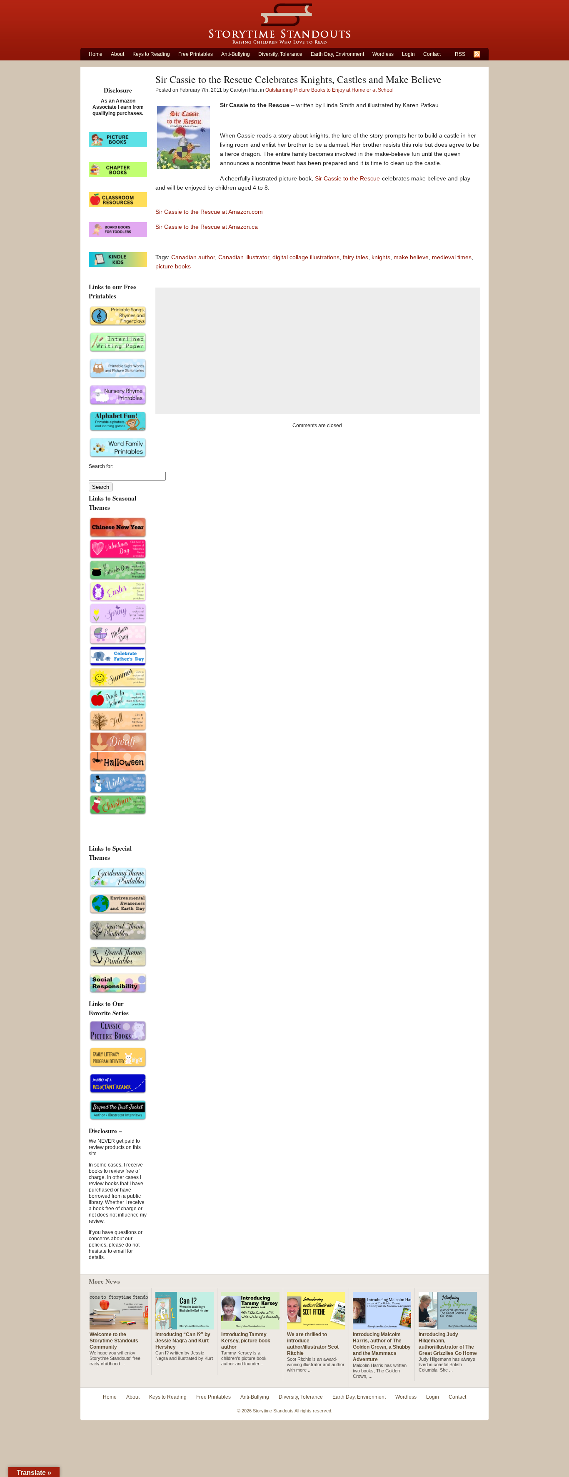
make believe (411, 257)
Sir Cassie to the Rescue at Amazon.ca (206, 226)
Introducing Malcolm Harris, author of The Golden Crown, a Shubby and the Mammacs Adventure (382, 1347)
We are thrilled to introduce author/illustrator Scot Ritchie (313, 1344)
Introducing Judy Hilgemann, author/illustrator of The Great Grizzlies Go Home (448, 1344)
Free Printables (195, 54)
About (117, 54)
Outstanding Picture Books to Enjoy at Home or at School (329, 90)
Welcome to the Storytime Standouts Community (114, 1341)
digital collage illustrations (305, 257)
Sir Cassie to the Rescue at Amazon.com (209, 211)
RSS (460, 54)
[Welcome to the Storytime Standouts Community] (119, 1326)
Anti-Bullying (235, 54)
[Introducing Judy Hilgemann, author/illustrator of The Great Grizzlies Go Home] (448, 1326)
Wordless (383, 54)
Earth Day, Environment (337, 54)
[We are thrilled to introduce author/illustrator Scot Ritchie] (316, 1326)
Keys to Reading (151, 54)
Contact (432, 54)
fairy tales (355, 257)
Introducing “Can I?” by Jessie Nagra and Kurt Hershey (182, 1341)
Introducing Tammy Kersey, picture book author (245, 1341)
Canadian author (193, 257)
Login (408, 54)
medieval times (452, 257)
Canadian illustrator (243, 257)
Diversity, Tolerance (280, 54)
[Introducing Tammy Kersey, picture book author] (250, 1326)
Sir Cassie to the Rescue (347, 178)
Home (95, 54)
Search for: (101, 466)
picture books (173, 266)
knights (381, 257)
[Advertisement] (317, 351)
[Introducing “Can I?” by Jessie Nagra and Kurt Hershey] (184, 1326)
